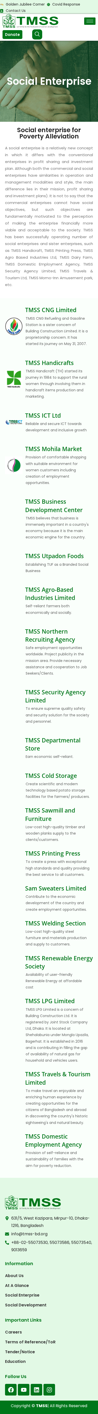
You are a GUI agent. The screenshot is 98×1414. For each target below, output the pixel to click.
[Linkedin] (36, 1390)
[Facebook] (11, 1390)
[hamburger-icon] (89, 21)
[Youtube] (23, 1390)
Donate (12, 34)
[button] (37, 34)
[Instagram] (49, 1390)
